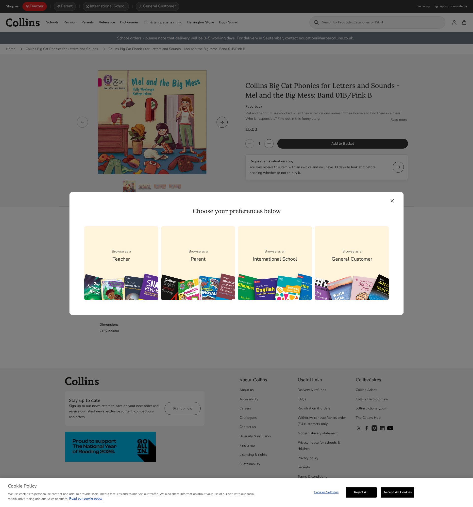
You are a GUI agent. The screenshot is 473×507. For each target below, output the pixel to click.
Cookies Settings (326, 492)
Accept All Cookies (398, 492)
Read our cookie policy (85, 498)
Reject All (361, 492)
